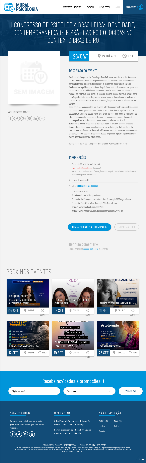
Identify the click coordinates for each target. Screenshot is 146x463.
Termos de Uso (85, 445)
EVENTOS (90, 7)
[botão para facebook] (13, 434)
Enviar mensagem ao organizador (89, 227)
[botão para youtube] (32, 434)
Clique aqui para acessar (87, 185)
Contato (102, 431)
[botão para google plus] (25, 434)
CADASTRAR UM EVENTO (72, 7)
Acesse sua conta (90, 248)
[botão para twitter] (19, 434)
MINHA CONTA (131, 7)
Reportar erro (127, 227)
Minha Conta (103, 421)
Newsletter (118, 421)
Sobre (116, 426)
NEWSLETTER (105, 7)
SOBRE (117, 7)
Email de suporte (99, 445)
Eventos (102, 426)
